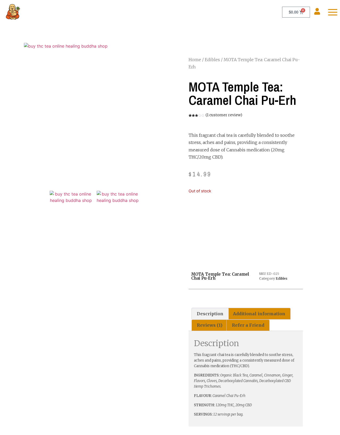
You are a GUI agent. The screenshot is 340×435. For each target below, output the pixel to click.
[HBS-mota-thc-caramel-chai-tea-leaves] (118, 212)
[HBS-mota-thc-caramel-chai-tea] (71, 212)
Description (210, 313)
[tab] (210, 314)
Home (195, 59)
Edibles (212, 59)
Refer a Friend (248, 325)
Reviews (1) (209, 325)
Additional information (259, 313)
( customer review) (224, 115)
